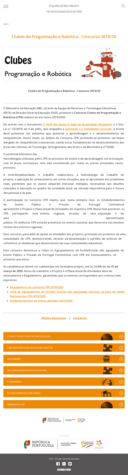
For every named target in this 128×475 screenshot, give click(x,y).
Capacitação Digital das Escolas (29, 336)
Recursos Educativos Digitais (26, 370)
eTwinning (14, 381)
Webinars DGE (16, 404)
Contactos (80, 318)
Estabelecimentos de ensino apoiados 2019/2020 (41, 301)
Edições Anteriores (53, 318)
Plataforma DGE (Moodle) (23, 393)
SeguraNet (14, 359)
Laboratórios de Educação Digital (30, 347)
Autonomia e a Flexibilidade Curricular (88, 129)
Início (6, 24)
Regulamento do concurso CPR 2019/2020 (36, 287)
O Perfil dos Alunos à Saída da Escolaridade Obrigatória (77, 124)
